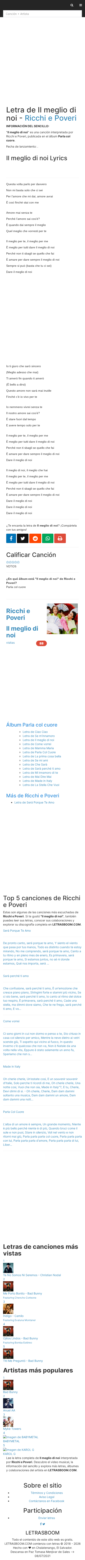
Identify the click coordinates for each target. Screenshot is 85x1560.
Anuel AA (9, 1410)
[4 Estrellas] (10, 562)
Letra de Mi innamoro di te (40, 772)
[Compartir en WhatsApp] (47, 538)
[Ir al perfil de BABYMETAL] (20, 1437)
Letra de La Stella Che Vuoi (41, 785)
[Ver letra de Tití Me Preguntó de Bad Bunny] (8, 1353)
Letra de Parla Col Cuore (39, 752)
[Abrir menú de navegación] (80, 5)
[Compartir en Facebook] (11, 538)
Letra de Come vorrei (37, 744)
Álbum (14, 725)
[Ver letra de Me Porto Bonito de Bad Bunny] (8, 1286)
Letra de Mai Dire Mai (37, 776)
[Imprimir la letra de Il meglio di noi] (60, 538)
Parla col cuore (39, 725)
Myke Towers (12, 1428)
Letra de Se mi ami (35, 760)
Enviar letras (46, 1518)
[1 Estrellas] (18, 562)
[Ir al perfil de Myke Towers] (8, 1421)
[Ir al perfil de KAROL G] (18, 1449)
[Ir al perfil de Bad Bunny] (8, 1384)
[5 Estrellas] (7, 562)
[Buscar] (71, 5)
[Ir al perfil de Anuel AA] (8, 1403)
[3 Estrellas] (13, 562)
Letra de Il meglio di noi (38, 740)
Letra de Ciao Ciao (35, 731)
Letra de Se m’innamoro (39, 736)
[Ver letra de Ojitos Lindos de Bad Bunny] (8, 1331)
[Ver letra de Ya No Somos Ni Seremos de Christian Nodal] (8, 1267)
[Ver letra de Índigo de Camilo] (8, 1308)
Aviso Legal (46, 1497)
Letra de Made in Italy (37, 780)
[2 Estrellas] (15, 562)
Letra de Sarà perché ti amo (41, 768)
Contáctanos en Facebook (46, 1501)
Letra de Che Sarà (35, 764)
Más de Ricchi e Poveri (32, 796)
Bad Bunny (10, 1392)
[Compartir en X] (22, 538)
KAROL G (9, 1454)
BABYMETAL (11, 1441)
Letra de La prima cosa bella (42, 756)
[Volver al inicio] (3, 5)
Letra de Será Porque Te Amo (34, 802)
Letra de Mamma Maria (38, 748)
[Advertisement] (42, 60)
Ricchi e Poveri (51, 117)
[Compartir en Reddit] (35, 538)
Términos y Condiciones (47, 1492)
